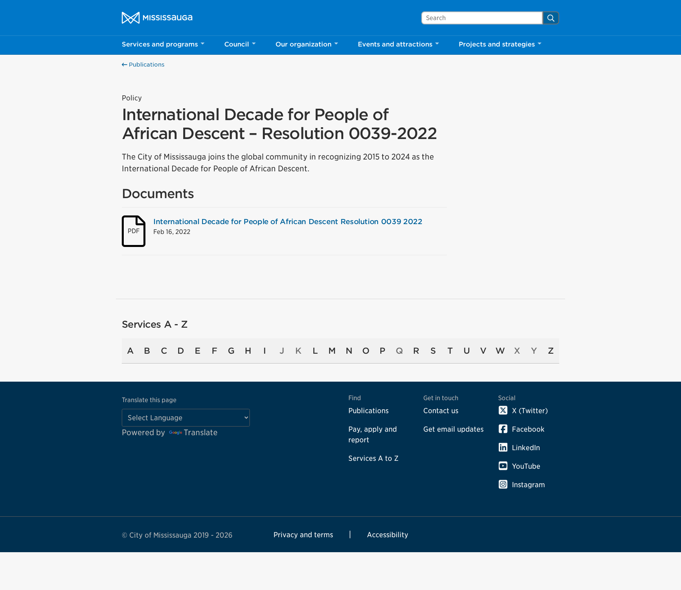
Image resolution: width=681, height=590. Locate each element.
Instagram (528, 485)
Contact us (440, 410)
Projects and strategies (497, 44)
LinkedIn (526, 447)
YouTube (526, 466)
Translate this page (149, 400)
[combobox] (482, 17)
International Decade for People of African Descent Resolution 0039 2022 (287, 221)
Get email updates (453, 429)
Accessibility (387, 535)
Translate (201, 432)
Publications (145, 64)
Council (236, 44)
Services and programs (160, 44)
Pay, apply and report (372, 434)
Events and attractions (395, 44)
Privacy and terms (303, 535)
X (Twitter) (530, 410)
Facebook (528, 429)
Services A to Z (373, 458)
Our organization (303, 44)
